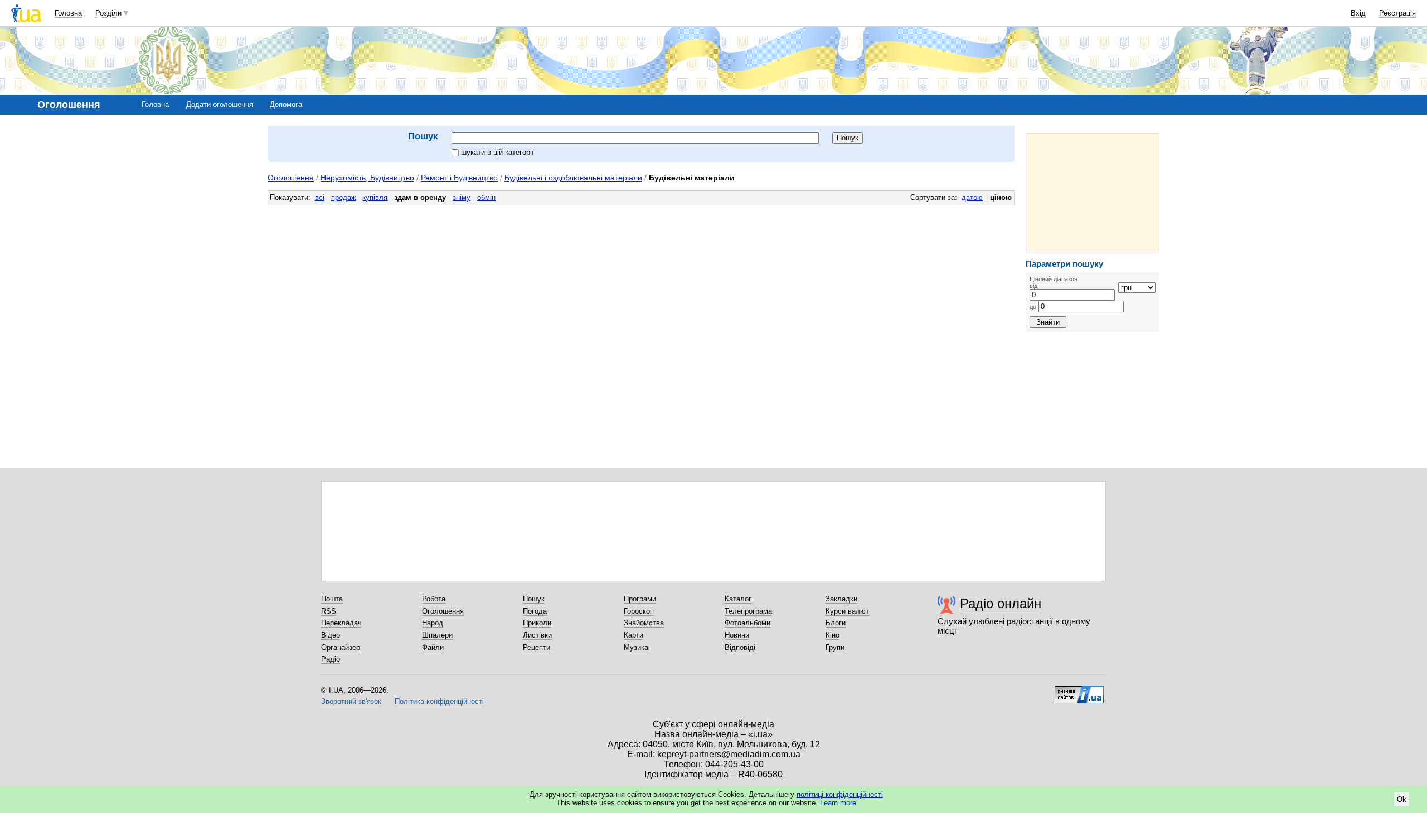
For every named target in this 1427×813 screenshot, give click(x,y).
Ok (1401, 799)
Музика (636, 647)
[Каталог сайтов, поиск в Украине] (1079, 690)
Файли (433, 647)
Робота (433, 599)
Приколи (537, 623)
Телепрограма (748, 611)
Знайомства (644, 623)
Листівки (537, 635)
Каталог (738, 599)
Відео (330, 635)
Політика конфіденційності (439, 701)
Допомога (286, 104)
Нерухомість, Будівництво (367, 177)
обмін (486, 197)
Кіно (832, 635)
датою (972, 197)
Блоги (836, 623)
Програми (640, 599)
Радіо (330, 659)
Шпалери (437, 635)
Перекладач (341, 623)
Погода (535, 611)
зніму (461, 197)
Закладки (841, 599)
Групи (835, 647)
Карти (633, 635)
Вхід (1358, 13)
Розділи (108, 13)
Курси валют (847, 611)
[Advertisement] (1092, 192)
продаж (343, 197)
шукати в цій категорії (497, 152)
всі (319, 197)
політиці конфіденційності (840, 794)
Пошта (332, 599)
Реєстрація (1397, 13)
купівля (374, 197)
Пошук (534, 599)
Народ (432, 623)
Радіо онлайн (1000, 603)
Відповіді (740, 647)
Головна (68, 13)
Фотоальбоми (747, 623)
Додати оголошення (219, 104)
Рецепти (536, 647)
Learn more (838, 803)
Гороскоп (639, 611)
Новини (737, 635)
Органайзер (340, 647)
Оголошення (291, 177)
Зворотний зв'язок (351, 701)
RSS (328, 611)
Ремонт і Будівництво (459, 177)
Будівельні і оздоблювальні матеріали (573, 177)
